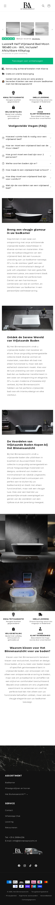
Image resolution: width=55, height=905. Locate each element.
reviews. (36, 38)
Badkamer (10, 782)
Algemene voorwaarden (28, 896)
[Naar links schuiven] (3, 29)
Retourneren (11, 827)
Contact (9, 810)
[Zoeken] (43, 6)
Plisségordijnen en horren (17, 788)
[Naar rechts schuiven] (52, 29)
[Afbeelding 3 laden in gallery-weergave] (42, 29)
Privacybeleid (11, 896)
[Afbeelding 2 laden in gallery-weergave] (27, 29)
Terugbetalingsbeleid (39, 892)
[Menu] (5, 6)
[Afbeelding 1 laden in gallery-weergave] (13, 29)
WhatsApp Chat (12, 816)
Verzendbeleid (46, 896)
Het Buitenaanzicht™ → (16, 794)
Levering (9, 822)
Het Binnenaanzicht (21, 892)
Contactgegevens (29, 900)
